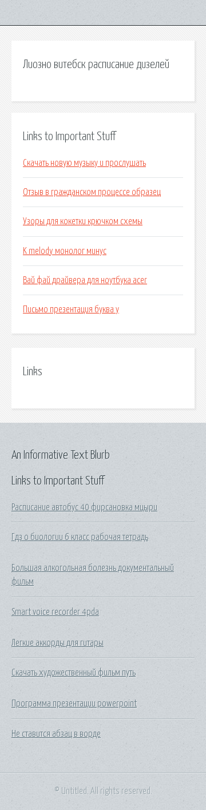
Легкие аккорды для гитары (57, 643)
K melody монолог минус (64, 251)
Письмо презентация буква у (71, 309)
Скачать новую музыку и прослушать (84, 163)
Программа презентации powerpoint (74, 703)
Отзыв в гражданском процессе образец (92, 192)
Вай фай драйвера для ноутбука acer (85, 280)
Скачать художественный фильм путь (73, 672)
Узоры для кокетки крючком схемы (82, 221)
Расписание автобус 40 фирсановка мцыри (84, 507)
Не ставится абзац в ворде (56, 733)
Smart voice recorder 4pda (55, 612)
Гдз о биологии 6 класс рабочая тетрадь (79, 537)
